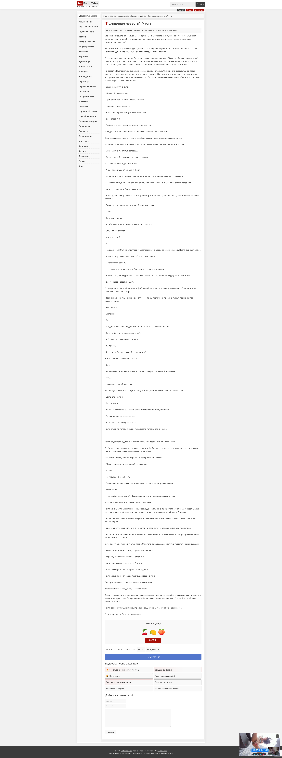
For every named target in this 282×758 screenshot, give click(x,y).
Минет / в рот (85, 66)
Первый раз (84, 81)
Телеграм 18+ (153, 656)
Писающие (84, 91)
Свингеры (83, 106)
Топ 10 (181, 10)
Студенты (83, 131)
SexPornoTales (126, 751)
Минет (137, 30)
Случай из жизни (87, 116)
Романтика (84, 101)
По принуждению (87, 96)
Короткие (83, 56)
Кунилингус (84, 61)
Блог (81, 166)
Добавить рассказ (88, 15)
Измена (128, 30)
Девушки (199, 10)
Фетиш (82, 151)
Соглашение (162, 751)
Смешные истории (88, 121)
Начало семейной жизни (167, 688)
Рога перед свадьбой (165, 676)
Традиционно (85, 136)
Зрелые (82, 36)
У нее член (84, 141)
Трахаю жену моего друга (118, 682)
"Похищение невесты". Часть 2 (124, 669)
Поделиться (154, 649)
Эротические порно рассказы (116, 16)
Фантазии (83, 146)
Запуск (153, 640)
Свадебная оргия (163, 669)
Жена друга (114, 676)
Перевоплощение (87, 86)
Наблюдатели (85, 76)
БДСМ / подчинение (88, 26)
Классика (83, 51)
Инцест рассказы (87, 46)
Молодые (83, 71)
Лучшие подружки (163, 682)
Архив (189, 10)
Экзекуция (84, 156)
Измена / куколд (87, 41)
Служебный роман (88, 111)
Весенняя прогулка (115, 688)
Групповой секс (86, 31)
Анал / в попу (85, 21)
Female (82, 161)
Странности (84, 126)
